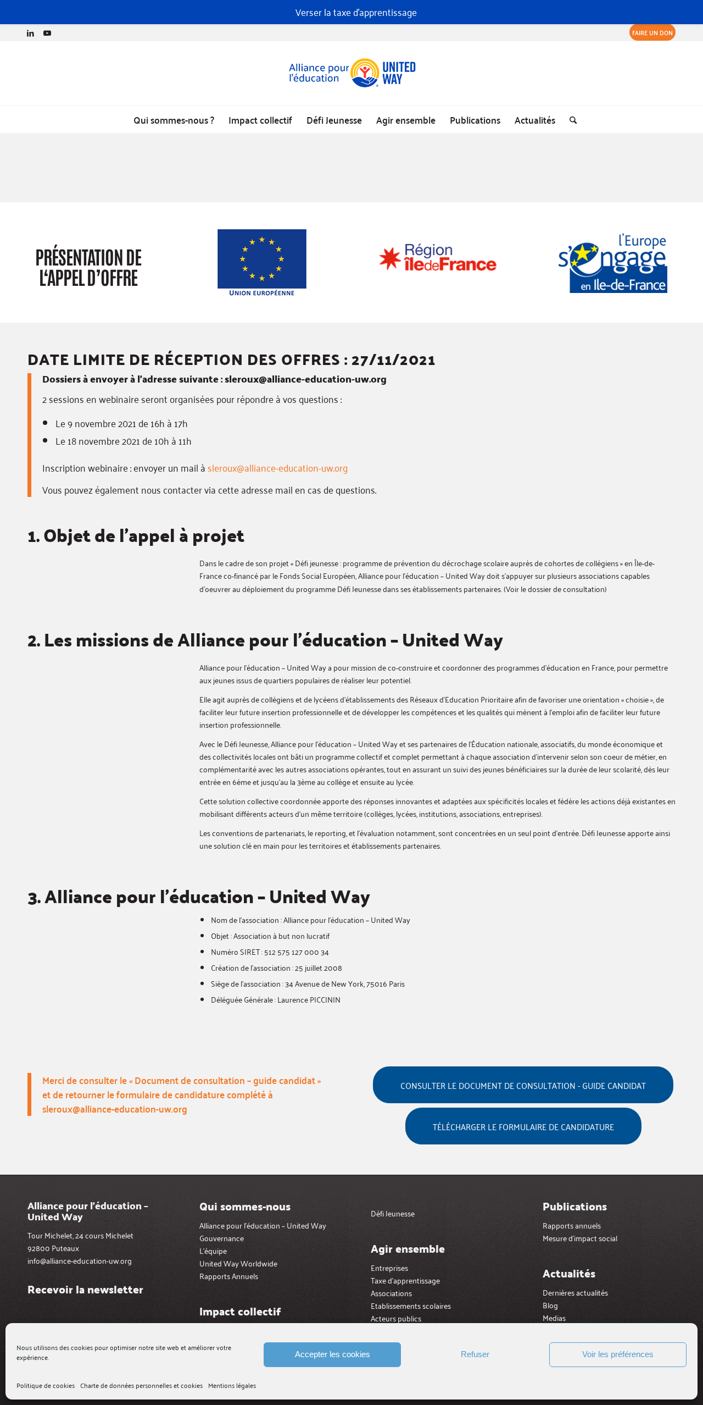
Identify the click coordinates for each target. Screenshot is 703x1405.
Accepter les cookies (332, 1354)
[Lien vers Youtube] (47, 32)
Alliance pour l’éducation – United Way (262, 1225)
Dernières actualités (575, 1292)
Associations (391, 1292)
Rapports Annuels (228, 1275)
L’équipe (213, 1250)
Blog (550, 1305)
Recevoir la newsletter (85, 1289)
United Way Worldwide (238, 1263)
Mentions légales (232, 1385)
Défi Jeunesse (393, 1213)
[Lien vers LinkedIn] (30, 32)
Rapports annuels (572, 1225)
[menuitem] (650, 32)
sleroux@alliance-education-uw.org (278, 467)
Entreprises (389, 1267)
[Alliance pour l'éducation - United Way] (351, 73)
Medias (554, 1317)
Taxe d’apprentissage (405, 1280)
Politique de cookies (45, 1385)
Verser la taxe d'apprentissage (356, 11)
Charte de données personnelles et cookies (141, 1385)
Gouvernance (221, 1237)
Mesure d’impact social (580, 1237)
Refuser (475, 1354)
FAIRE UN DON (652, 32)
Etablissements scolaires (411, 1305)
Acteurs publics (396, 1318)
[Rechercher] (569, 119)
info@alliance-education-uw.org (79, 1260)
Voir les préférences (618, 1354)
